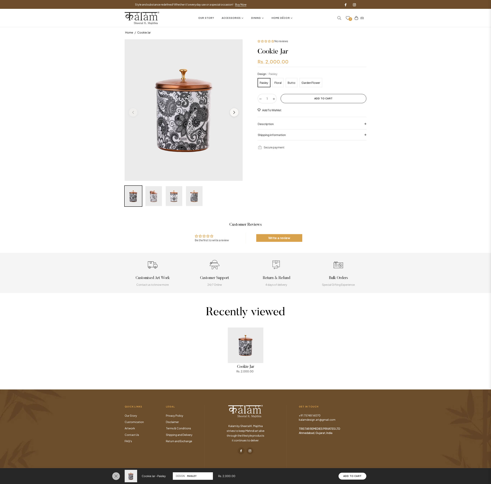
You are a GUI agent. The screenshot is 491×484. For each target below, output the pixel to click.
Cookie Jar (245, 367)
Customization (134, 422)
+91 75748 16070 (309, 415)
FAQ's (128, 441)
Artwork (130, 428)
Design (180, 476)
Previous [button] (133, 112)
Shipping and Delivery (179, 434)
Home (129, 32)
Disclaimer (172, 422)
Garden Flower (311, 82)
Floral (278, 82)
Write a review (279, 238)
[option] (184, 110)
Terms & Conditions (178, 428)
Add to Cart (352, 476)
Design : (267, 74)
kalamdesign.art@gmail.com (317, 419)
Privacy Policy (174, 415)
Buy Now (240, 4)
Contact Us (132, 434)
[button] (339, 18)
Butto (291, 82)
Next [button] (234, 112)
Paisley (264, 82)
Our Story (131, 415)
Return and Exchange (179, 441)
